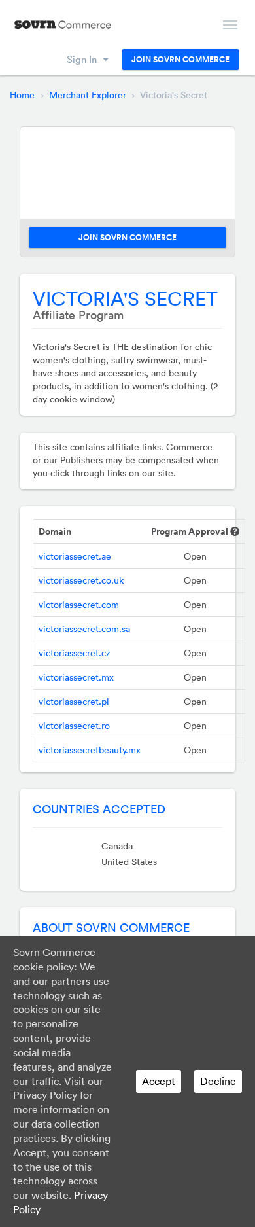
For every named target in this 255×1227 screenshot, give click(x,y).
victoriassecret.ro (74, 726)
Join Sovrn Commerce (180, 59)
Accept (158, 1081)
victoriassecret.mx (76, 677)
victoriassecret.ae (75, 556)
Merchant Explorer (87, 95)
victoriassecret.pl (74, 701)
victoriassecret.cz (74, 653)
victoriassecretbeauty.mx (90, 750)
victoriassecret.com (79, 605)
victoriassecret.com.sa (84, 629)
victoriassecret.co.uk (81, 580)
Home (22, 95)
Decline (218, 1081)
